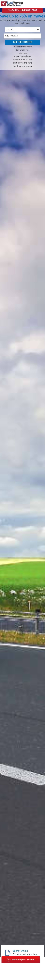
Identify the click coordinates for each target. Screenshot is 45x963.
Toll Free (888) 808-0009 (24, 10)
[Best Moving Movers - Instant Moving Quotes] (12, 3)
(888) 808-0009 (34, 3)
